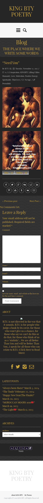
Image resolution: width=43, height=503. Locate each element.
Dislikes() (21, 173)
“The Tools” (8, 391)
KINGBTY (24, 72)
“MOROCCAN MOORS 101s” (18, 402)
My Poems (28, 495)
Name (5, 265)
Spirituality (6, 80)
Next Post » (35, 201)
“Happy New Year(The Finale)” (18, 395)
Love (13, 76)
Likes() (8, 173)
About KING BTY (17, 495)
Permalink (6, 83)
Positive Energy (31, 76)
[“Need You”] (21, 107)
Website (5, 282)
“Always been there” (13, 388)
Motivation (20, 76)
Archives (5, 431)
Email (5, 273)
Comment (6, 230)
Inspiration (15, 72)
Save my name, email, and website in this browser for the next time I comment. (20, 295)
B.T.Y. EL (8, 68)
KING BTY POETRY (21, 11)
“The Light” (9, 409)
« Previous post (9, 201)
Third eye (16, 80)
